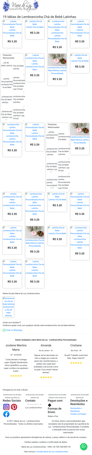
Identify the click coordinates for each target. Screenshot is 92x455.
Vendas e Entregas (78, 414)
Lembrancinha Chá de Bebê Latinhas (19, 99)
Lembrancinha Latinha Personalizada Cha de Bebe (57, 37)
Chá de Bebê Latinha (18, 67)
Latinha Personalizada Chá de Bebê (12, 33)
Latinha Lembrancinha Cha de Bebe (35, 67)
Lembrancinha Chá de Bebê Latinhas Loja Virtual (19, 114)
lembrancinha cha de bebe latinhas (8, 311)
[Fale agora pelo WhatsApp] (83, 446)
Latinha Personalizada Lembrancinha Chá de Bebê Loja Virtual (19, 83)
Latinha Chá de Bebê (34, 27)
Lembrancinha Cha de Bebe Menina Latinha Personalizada (57, 70)
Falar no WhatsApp (14, 330)
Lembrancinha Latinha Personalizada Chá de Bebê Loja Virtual (64, 182)
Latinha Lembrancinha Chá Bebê (64, 137)
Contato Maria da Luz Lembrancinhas (33, 406)
